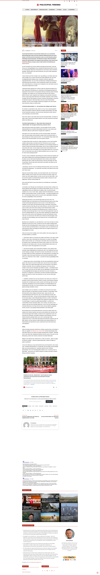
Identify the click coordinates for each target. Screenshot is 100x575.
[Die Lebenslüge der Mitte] (31, 518)
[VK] (35, 410)
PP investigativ (63, 101)
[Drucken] (30, 410)
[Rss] (77, 1)
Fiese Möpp (63, 66)
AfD (24, 519)
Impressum (24, 569)
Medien (25, 505)
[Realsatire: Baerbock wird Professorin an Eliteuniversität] (69, 125)
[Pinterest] (72, 1)
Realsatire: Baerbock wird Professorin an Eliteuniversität (69, 131)
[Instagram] (64, 1)
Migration (43, 498)
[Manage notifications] (97, 573)
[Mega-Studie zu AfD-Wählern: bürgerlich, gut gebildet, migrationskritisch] (50, 518)
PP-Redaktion (28, 50)
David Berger (69, 540)
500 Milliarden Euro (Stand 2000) (38, 330)
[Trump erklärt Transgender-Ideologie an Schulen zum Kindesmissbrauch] (69, 73)
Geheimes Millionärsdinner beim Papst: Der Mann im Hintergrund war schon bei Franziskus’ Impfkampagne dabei (69, 97)
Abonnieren (49, 401)
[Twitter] (67, 1)
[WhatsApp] (26, 410)
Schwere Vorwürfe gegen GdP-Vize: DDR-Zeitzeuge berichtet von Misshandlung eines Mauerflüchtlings (69, 115)
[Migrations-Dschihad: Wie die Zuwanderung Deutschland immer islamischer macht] (50, 509)
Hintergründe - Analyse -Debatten (30, 39)
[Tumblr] (42, 410)
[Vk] (74, 1)
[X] (23, 410)
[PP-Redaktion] (23, 51)
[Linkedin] (40, 410)
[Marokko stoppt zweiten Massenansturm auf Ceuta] (68, 499)
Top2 (23, 407)
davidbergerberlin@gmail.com (35, 562)
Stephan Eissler (25, 63)
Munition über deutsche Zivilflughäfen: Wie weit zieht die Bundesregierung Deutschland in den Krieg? (69, 148)
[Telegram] (28, 410)
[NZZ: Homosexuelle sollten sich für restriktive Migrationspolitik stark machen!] (50, 499)
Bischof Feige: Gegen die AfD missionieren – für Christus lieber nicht (68, 64)
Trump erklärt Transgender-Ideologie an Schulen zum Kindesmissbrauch (68, 80)
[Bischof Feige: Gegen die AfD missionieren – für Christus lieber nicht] (69, 57)
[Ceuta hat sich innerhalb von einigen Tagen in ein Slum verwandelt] (68, 512)
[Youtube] (69, 1)
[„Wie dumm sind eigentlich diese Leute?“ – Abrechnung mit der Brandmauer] (31, 502)
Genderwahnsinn (64, 82)
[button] (76, 5)
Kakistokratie (63, 133)
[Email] (33, 410)
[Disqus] (40, 445)
